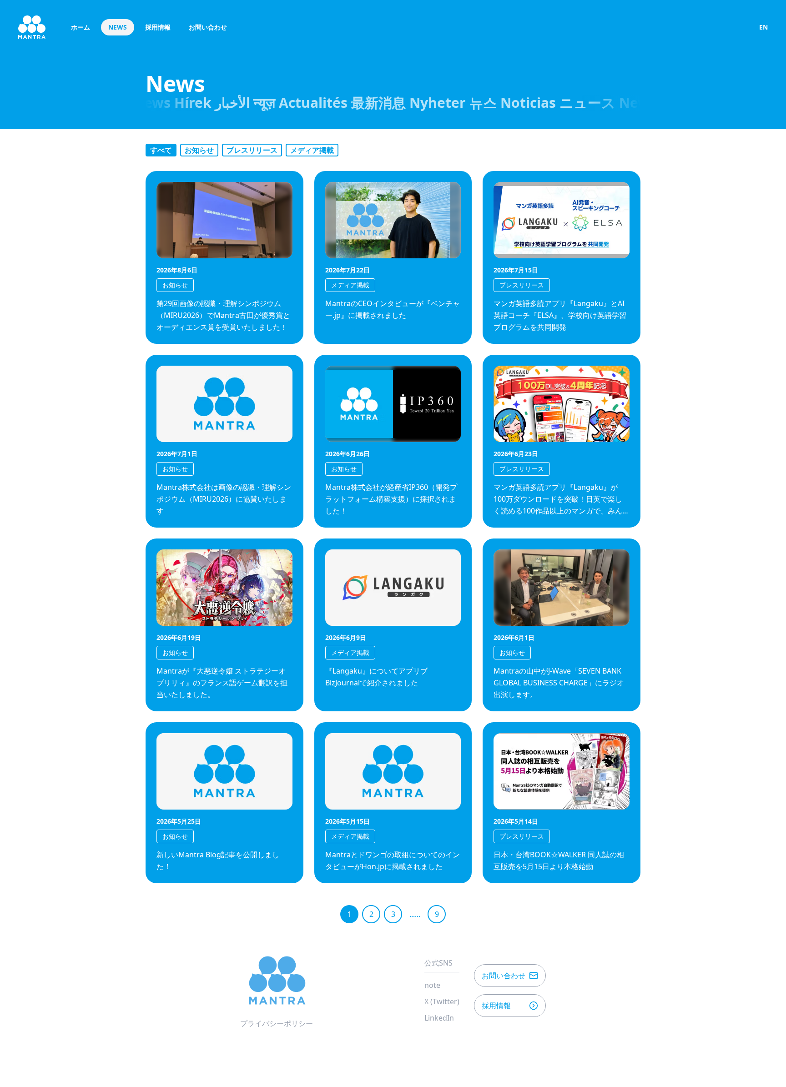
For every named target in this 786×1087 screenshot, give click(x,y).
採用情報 (158, 27)
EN (763, 27)
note (432, 985)
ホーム (80, 27)
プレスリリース (252, 150)
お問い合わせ (208, 27)
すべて (161, 150)
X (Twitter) (441, 1001)
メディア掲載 (312, 150)
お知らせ (199, 150)
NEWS (117, 27)
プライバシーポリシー (276, 1023)
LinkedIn (439, 1018)
